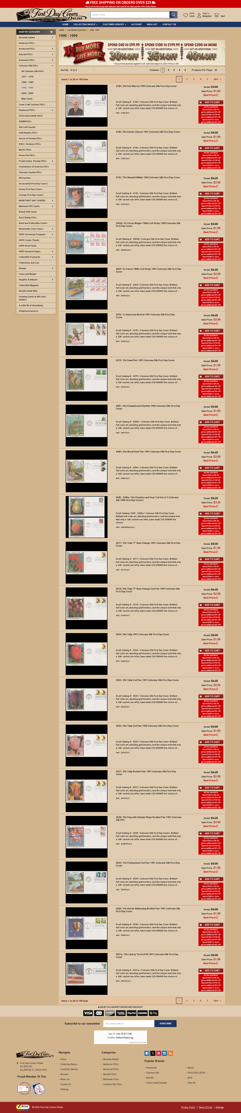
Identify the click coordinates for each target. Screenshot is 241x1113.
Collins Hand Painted (156, 1082)
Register (207, 16)
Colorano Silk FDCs (28, 65)
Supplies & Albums (28, 279)
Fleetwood (151, 1067)
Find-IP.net (142, 1042)
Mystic (191, 1067)
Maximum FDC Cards (29, 206)
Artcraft (149, 1077)
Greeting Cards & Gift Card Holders (32, 298)
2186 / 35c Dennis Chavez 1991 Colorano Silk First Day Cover (148, 132)
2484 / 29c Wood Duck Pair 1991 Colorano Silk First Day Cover (148, 451)
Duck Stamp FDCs (28, 217)
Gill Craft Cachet (27, 127)
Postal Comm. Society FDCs (32, 161)
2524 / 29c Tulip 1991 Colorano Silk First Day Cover (142, 634)
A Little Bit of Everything (31, 305)
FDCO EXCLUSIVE (196, 1072)
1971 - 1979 (27, 76)
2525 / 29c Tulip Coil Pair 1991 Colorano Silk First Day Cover (147, 680)
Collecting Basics (84, 24)
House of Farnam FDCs (30, 138)
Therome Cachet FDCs (30, 172)
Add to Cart (212, 102)
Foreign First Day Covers (31, 195)
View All (192, 1082)
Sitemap (64, 1089)
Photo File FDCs (27, 155)
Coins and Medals (27, 274)
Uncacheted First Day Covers (33, 183)
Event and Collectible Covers (33, 223)
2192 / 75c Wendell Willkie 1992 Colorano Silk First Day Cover (148, 177)
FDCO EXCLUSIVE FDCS (31, 116)
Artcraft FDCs (25, 54)
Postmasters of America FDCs (34, 166)
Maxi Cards (26, 98)
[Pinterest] (158, 1053)
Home (65, 24)
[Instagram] (164, 1053)
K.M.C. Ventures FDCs (30, 144)
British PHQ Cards (28, 212)
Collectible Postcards (29, 257)
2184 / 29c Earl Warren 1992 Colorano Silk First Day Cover (146, 86)
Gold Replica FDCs (28, 133)
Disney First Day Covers (30, 189)
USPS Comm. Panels (29, 240)
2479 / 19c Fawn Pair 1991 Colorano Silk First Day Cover (145, 360)
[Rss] (170, 1053)
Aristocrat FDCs (27, 49)
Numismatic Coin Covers (31, 229)
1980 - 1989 (27, 82)
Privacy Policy (188, 1107)
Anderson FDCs (26, 43)
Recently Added (27, 37)
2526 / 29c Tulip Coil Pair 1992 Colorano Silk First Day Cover (147, 726)
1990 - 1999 (27, 87)
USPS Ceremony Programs (32, 234)
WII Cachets (25, 178)
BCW (190, 1077)
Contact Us (169, 24)
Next (216, 79)
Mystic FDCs (25, 150)
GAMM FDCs (25, 121)
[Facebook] (147, 1053)
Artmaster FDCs (27, 60)
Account (136, 24)
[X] (152, 1053)
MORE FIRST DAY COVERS (32, 200)
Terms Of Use (205, 1107)
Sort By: (65, 70)
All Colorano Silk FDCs (32, 71)
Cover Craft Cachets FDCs (32, 104)
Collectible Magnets (29, 285)
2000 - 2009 (27, 93)
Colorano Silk (152, 1072)
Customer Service (113, 24)
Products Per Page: (202, 70)
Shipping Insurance (28, 311)
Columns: (154, 70)
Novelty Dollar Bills (28, 291)
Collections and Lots (29, 263)
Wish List (152, 24)
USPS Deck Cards (27, 245)
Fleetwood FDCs (27, 110)
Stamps (22, 268)
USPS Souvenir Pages (29, 251)
